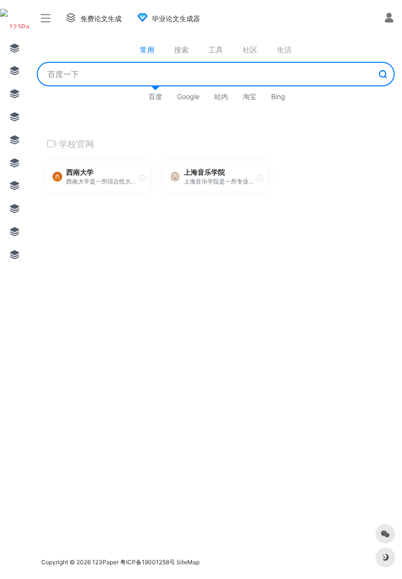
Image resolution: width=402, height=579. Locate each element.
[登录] (389, 19)
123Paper (105, 562)
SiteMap (188, 562)
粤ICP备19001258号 (147, 562)
